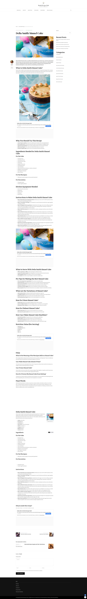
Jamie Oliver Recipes (59, 76)
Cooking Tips (58, 54)
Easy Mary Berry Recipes (60, 65)
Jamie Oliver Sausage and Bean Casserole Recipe (63, 40)
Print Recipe (50, 421)
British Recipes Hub (43, 5)
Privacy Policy (18, 589)
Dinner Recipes (58, 62)
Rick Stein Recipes (59, 81)
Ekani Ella (12, 64)
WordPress (56, 597)
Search (57, 30)
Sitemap (17, 583)
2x (50, 432)
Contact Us (17, 587)
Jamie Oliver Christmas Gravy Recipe (62, 48)
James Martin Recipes (59, 73)
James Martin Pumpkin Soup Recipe (62, 42)
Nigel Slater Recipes (59, 79)
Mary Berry (19, 10)
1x (49, 432)
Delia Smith (36, 10)
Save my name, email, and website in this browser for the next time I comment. (29, 570)
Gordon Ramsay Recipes (60, 68)
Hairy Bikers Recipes (59, 70)
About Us (24, 10)
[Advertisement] (43, 18)
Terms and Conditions (19, 591)
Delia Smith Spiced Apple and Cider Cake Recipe (34, 544)
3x (52, 432)
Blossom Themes (47, 597)
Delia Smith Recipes (29, 30)
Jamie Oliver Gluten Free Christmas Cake (63, 46)
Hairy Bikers (43, 10)
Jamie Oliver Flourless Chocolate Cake (62, 44)
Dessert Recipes (49, 10)
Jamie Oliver (30, 10)
